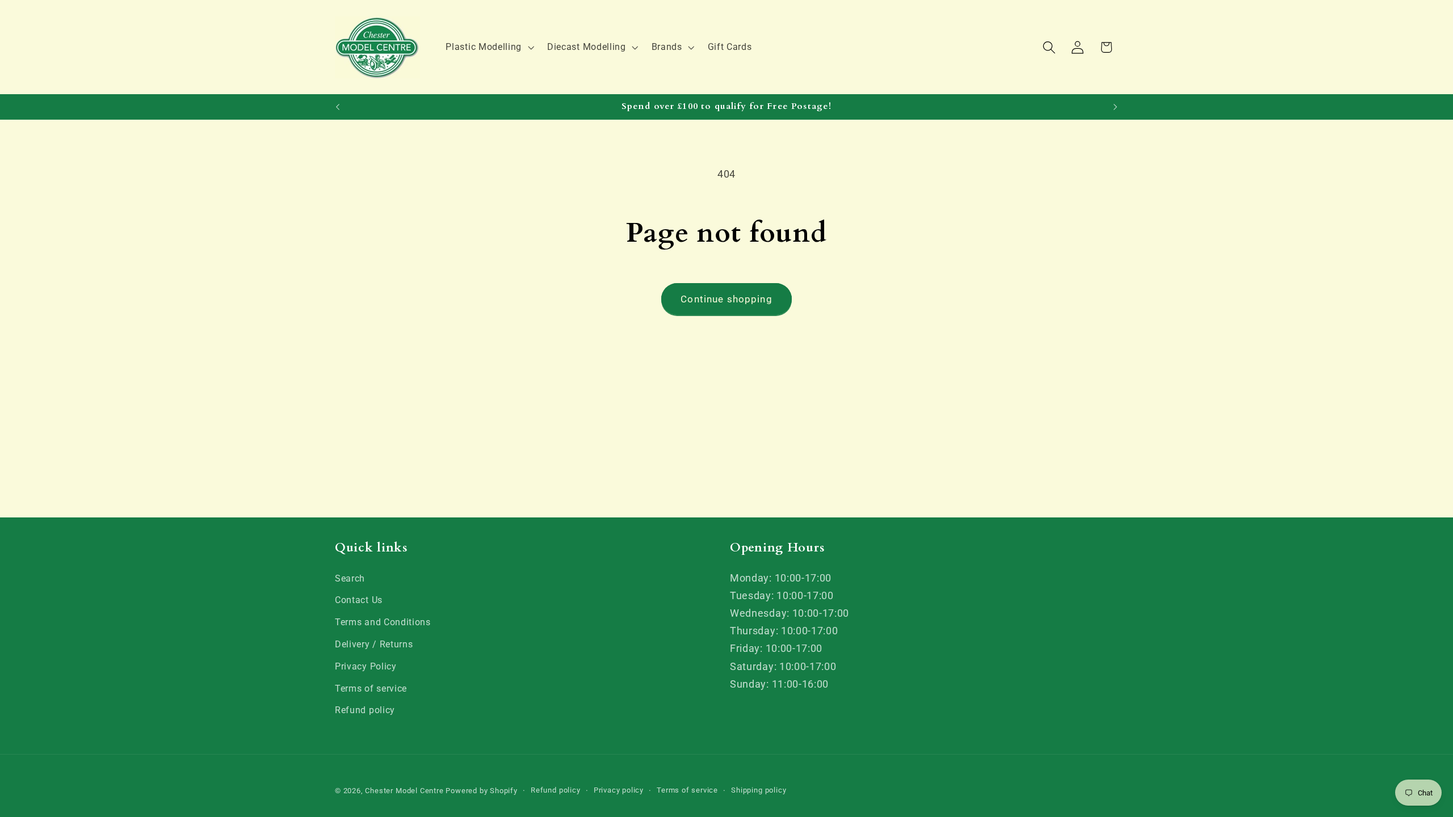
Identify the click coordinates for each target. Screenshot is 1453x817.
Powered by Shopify (482, 790)
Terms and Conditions (383, 622)
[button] (489, 47)
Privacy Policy (366, 666)
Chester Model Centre (404, 790)
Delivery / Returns (374, 644)
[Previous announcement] (337, 106)
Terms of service (371, 688)
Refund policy (365, 710)
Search (350, 578)
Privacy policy (619, 790)
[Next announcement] (1115, 106)
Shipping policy (758, 790)
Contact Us (359, 600)
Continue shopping (726, 299)
